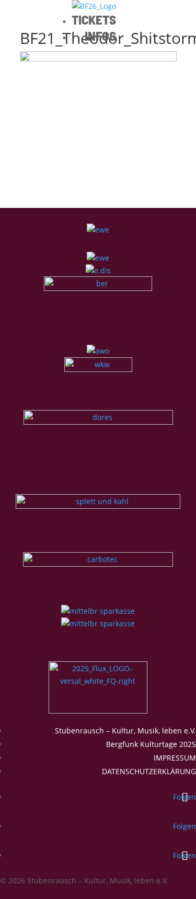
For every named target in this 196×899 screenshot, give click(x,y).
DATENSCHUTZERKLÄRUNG (149, 771)
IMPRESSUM (175, 758)
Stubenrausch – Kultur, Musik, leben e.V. (125, 730)
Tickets (94, 19)
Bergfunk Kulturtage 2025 (151, 744)
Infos (100, 35)
